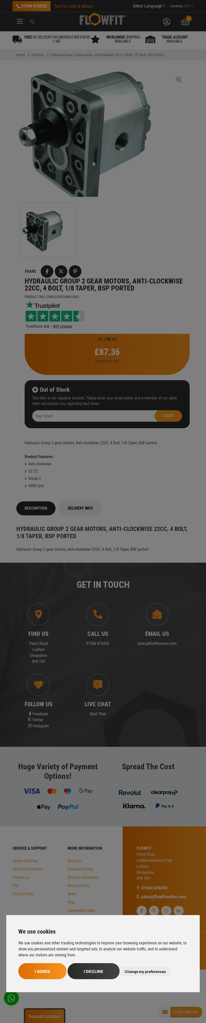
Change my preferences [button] (145, 971)
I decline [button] (93, 971)
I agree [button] (42, 971)
